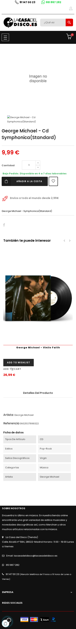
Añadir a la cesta (29, 181)
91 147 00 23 (27, 2)
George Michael (24, 415)
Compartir (4, 225)
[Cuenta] (70, 9)
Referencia (11, 423)
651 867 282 (53, 2)
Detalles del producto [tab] (38, 393)
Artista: (8, 415)
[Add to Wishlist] (53, 181)
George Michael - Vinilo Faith (38, 347)
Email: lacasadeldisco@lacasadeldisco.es (31, 555)
